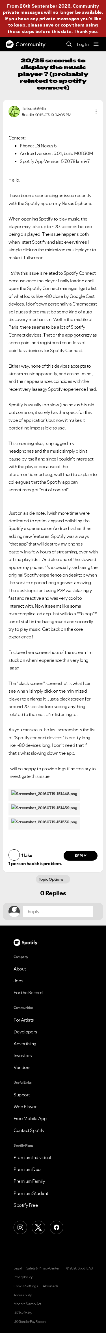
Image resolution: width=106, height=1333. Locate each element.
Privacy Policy (23, 1277)
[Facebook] (56, 1227)
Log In (82, 44)
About (20, 969)
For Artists (24, 1020)
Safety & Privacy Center (42, 1268)
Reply (80, 856)
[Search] (69, 44)
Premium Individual (32, 1157)
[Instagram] (20, 1227)
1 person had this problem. (35, 863)
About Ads (50, 1286)
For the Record (28, 992)
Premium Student (31, 1193)
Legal (18, 1268)
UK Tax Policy (23, 1313)
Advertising (25, 1043)
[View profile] (14, 111)
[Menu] (96, 44)
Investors (23, 1055)
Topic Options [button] (51, 879)
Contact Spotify (29, 1130)
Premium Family (29, 1181)
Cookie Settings (26, 1286)
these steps (21, 31)
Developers (25, 1032)
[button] (96, 111)
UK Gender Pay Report (30, 1321)
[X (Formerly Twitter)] (38, 1227)
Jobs (18, 981)
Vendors (22, 1067)
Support (22, 1095)
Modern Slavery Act (27, 1304)
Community (31, 44)
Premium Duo (27, 1169)
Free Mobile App (30, 1118)
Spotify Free (26, 1205)
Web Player (25, 1106)
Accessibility (23, 1295)
